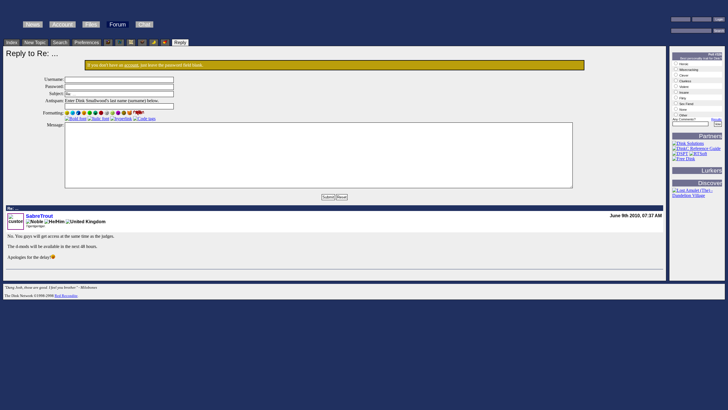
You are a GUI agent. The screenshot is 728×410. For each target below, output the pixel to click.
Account (62, 24)
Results (716, 119)
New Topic (35, 42)
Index (11, 42)
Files (91, 24)
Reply (180, 42)
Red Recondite (66, 296)
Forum (117, 24)
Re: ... (12, 208)
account (131, 65)
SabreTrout (39, 216)
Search (60, 42)
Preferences (87, 42)
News (33, 24)
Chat (144, 24)
